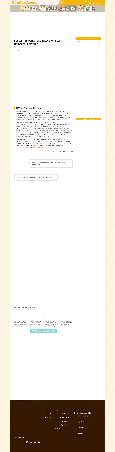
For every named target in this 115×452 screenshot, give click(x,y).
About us (64, 421)
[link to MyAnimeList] (76, 423)
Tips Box (64, 425)
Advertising (64, 417)
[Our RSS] (102, 3)
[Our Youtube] (98, 3)
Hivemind (81, 433)
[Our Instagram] (85, 3)
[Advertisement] (57, 25)
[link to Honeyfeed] (76, 429)
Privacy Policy (49, 417)
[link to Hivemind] (76, 434)
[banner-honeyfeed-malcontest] (88, 99)
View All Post (44, 331)
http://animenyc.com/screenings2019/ (30, 147)
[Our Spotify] (94, 3)
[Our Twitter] (90, 3)
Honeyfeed (81, 427)
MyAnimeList (81, 422)
